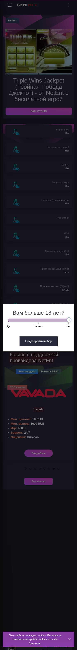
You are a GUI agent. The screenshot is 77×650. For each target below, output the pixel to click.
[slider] (69, 319)
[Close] (69, 639)
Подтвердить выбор (38, 341)
